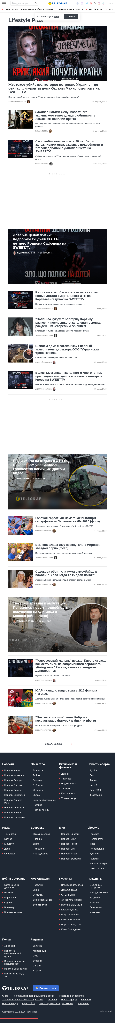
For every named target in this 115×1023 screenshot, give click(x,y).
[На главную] (57, 3)
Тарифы (65, 788)
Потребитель (96, 839)
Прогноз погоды (41, 810)
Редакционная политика (71, 996)
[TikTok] (103, 3)
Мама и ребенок (41, 834)
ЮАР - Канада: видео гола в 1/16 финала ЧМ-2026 (66, 692)
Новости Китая (69, 853)
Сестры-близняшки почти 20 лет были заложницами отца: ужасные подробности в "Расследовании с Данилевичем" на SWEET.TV (69, 146)
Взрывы (8, 892)
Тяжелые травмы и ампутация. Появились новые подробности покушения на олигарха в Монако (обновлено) (40, 609)
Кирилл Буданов (69, 909)
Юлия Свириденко (71, 929)
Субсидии (38, 785)
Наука (6, 827)
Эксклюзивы (95, 9)
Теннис (93, 780)
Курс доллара (68, 793)
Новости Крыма (12, 812)
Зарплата (38, 770)
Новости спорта (99, 764)
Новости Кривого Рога (13, 801)
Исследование (40, 853)
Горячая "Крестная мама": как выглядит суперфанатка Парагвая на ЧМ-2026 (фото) (67, 519)
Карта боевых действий (11, 886)
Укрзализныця (68, 798)
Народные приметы (100, 892)
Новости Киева (12, 770)
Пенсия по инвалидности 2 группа (12, 953)
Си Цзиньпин (68, 895)
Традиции (95, 897)
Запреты (94, 902)
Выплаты (37, 780)
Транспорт (66, 779)
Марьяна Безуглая (71, 924)
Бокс (92, 775)
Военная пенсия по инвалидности (14, 962)
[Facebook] (78, 3)
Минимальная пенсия (15, 969)
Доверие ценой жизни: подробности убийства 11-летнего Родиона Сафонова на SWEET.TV (39, 241)
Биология (9, 844)
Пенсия (7, 939)
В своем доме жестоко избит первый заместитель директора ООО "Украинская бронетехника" (67, 349)
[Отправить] (35, 3)
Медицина (38, 790)
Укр (111, 3)
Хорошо (71, 16)
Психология (39, 849)
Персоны (65, 878)
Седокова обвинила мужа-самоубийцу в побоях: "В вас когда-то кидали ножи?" (66, 573)
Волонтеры (10, 907)
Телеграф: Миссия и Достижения (56, 1003)
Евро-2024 (95, 790)
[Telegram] (86, 3)
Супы (36, 956)
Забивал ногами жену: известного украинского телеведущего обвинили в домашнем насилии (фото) (65, 115)
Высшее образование (44, 800)
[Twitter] (95, 3)
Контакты (86, 999)
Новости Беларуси (71, 859)
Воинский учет (40, 905)
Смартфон (9, 853)
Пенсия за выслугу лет (14, 975)
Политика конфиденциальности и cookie (34, 996)
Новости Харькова (14, 775)
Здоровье (37, 827)
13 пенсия (9, 946)
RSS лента (83, 1003)
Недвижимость (69, 783)
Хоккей (93, 785)
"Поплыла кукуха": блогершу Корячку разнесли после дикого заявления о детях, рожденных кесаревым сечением (68, 322)
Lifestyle (93, 827)
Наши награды (69, 999)
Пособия (37, 805)
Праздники (95, 878)
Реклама (52, 999)
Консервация (40, 951)
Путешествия (97, 849)
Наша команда (10, 1003)
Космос (8, 839)
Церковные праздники (96, 886)
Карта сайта (28, 1003)
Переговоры (10, 897)
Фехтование (96, 795)
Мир (62, 827)
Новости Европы (70, 834)
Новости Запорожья (14, 795)
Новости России (69, 844)
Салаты (37, 965)
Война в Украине (13, 878)
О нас (5, 996)
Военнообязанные (42, 900)
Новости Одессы (13, 785)
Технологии (10, 834)
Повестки (38, 885)
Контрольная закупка (71, 9)
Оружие (8, 902)
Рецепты (37, 939)
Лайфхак (94, 859)
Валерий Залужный (71, 905)
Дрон (7, 849)
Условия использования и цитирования (22, 999)
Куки (56, 16)
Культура (94, 853)
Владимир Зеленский (72, 885)
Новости (8, 764)
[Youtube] (91, 3)
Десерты (37, 961)
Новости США (68, 839)
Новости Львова (12, 790)
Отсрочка (37, 895)
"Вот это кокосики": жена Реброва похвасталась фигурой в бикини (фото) (65, 719)
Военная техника (13, 912)
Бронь (36, 890)
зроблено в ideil (105, 1011)
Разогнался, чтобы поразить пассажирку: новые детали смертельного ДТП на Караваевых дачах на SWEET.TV (67, 296)
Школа (36, 795)
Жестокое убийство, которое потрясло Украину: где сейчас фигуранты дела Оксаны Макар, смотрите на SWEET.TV (54, 88)
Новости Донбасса (14, 807)
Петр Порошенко (70, 914)
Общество (38, 764)
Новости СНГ (68, 849)
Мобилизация (40, 878)
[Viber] (82, 3)
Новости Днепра (13, 780)
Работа (36, 775)
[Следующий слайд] (112, 9)
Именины (95, 912)
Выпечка (37, 946)
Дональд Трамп (69, 890)
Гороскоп (94, 834)
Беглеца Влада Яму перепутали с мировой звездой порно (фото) (68, 546)
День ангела (96, 907)
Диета (36, 844)
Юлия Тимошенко (70, 919)
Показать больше (52, 744)
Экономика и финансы (68, 766)
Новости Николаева (14, 817)
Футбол (93, 770)
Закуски (37, 970)
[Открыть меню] (4, 3)
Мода (92, 844)
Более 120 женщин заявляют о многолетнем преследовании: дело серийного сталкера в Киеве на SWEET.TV (69, 376)
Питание (37, 839)
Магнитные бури (98, 863)
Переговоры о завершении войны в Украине (29, 9)
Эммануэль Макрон (71, 900)
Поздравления (97, 868)
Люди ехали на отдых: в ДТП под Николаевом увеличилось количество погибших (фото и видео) (42, 467)
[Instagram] (99, 3)
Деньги (65, 774)
